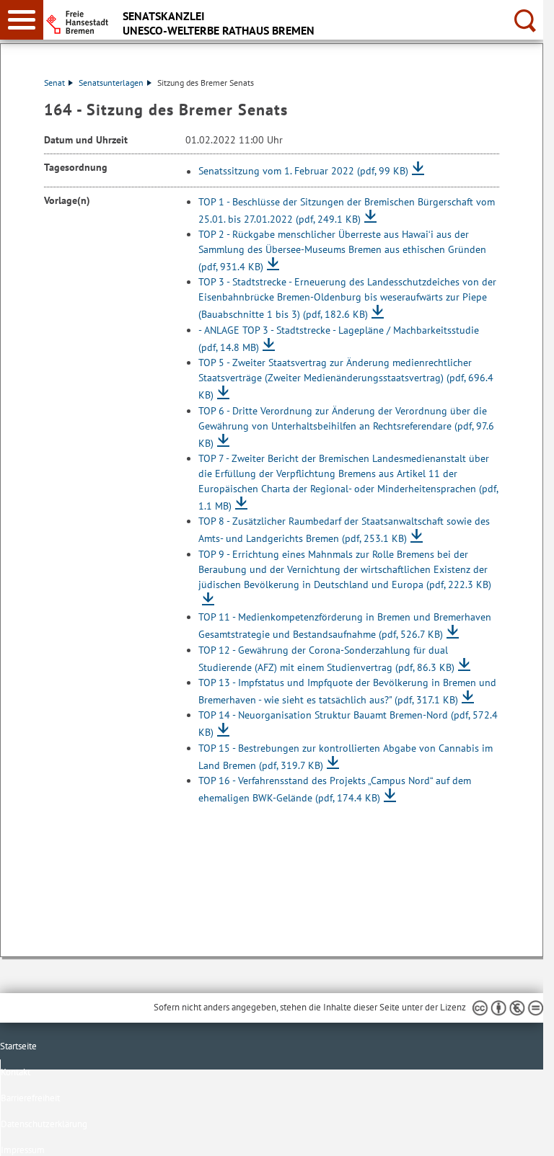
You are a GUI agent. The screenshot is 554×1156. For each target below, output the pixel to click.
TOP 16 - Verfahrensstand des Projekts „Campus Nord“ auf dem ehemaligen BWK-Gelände (334, 789)
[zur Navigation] (21, 20)
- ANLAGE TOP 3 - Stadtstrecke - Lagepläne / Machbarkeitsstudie (338, 339)
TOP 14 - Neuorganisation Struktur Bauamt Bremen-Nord (348, 723)
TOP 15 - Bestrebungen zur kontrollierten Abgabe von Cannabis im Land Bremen (345, 757)
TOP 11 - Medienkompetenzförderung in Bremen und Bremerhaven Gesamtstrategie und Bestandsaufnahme (344, 625)
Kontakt (15, 1072)
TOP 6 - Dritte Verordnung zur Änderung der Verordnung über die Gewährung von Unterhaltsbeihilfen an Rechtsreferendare (346, 427)
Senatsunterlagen (111, 82)
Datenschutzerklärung (44, 1124)
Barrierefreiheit (30, 1098)
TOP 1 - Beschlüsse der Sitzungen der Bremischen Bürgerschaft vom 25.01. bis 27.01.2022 (346, 210)
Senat (54, 82)
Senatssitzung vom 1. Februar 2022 (303, 171)
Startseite (18, 1046)
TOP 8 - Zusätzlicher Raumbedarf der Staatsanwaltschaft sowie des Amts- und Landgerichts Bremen (344, 530)
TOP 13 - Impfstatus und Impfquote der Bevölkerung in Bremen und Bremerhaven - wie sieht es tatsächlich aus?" (347, 691)
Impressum (23, 1150)
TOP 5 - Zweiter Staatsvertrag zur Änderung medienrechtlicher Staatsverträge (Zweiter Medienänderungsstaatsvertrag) (345, 378)
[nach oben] (521, 1133)
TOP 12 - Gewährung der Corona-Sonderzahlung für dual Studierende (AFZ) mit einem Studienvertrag (326, 659)
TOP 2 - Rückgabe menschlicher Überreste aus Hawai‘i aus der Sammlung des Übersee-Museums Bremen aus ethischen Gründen (342, 250)
